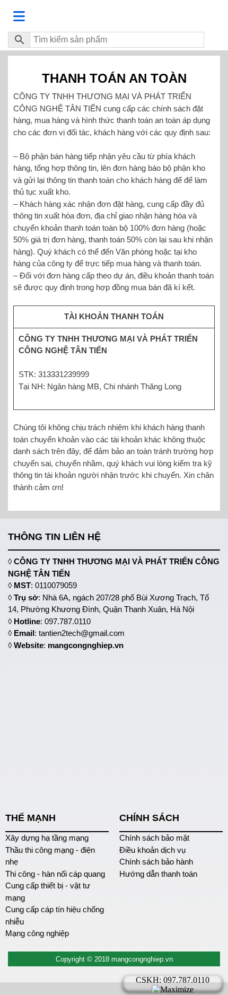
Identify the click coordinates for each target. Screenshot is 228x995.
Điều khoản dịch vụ (152, 849)
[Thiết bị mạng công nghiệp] (114, 15)
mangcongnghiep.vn (86, 645)
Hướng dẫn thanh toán (158, 873)
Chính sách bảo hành (156, 861)
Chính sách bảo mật (154, 837)
